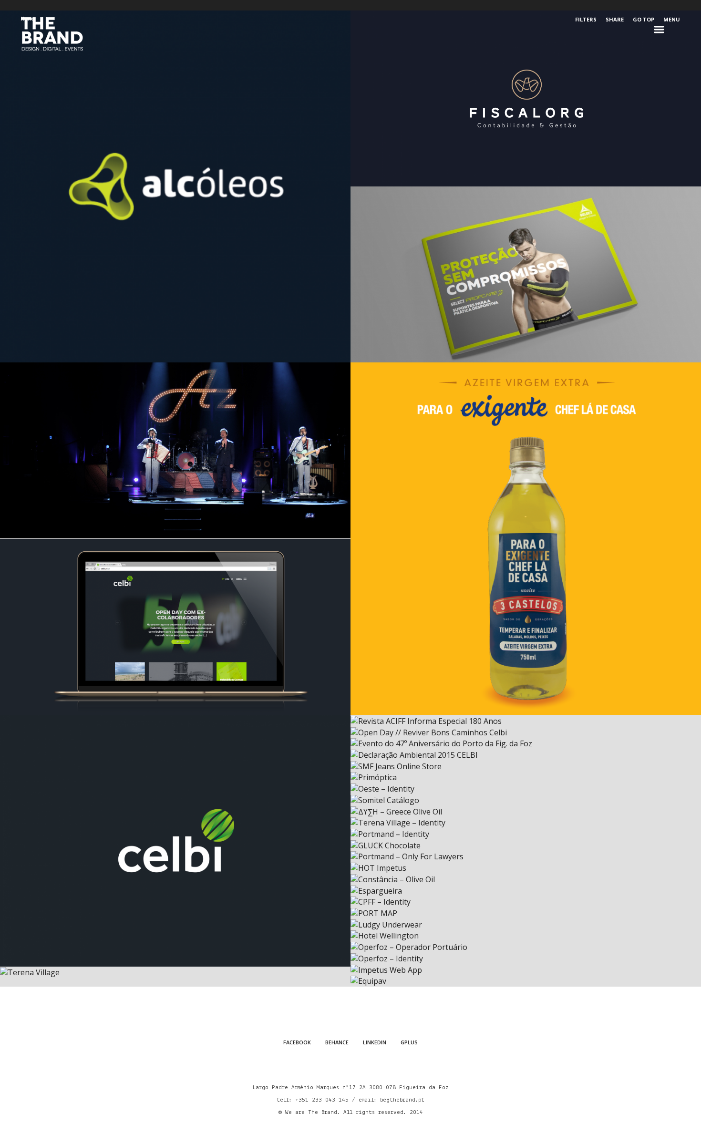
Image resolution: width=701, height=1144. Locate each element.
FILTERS (586, 19)
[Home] (52, 34)
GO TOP (643, 19)
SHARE (615, 19)
